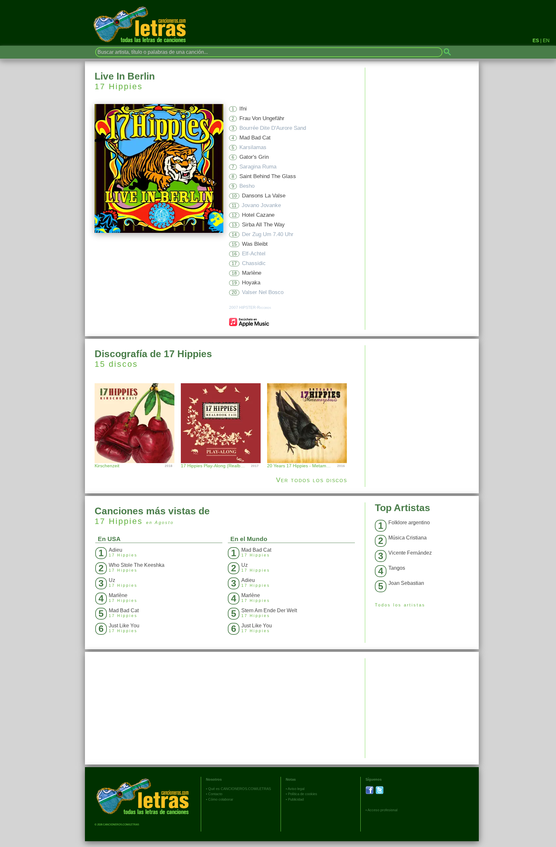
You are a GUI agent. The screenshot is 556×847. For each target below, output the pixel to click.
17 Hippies (119, 86)
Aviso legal (296, 789)
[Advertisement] (422, 390)
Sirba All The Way (263, 225)
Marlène (251, 273)
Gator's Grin (254, 157)
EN (546, 40)
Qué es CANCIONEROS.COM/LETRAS (239, 789)
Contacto (215, 794)
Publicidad (296, 799)
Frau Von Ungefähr (261, 118)
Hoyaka (251, 283)
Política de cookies (302, 794)
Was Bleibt (255, 244)
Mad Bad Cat (255, 138)
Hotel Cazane (258, 215)
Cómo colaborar (220, 799)
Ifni (243, 109)
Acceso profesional (382, 810)
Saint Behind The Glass (267, 176)
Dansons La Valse (263, 196)
